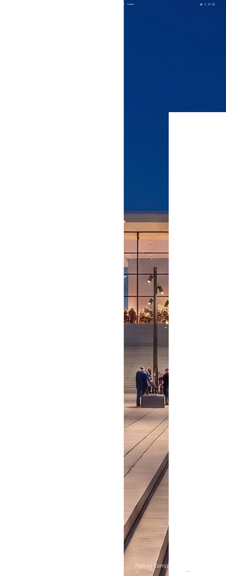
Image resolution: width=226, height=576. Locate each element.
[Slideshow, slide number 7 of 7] (212, 571)
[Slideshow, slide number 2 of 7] (187, 571)
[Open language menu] (209, 4)
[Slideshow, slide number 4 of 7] (197, 571)
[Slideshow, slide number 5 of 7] (202, 571)
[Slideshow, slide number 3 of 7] (192, 571)
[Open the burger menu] (213, 4)
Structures (120, 4)
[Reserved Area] (201, 4)
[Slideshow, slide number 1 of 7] (183, 571)
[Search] (205, 4)
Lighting (95, 4)
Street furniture (107, 4)
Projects (130, 4)
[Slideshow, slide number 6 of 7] (207, 571)
